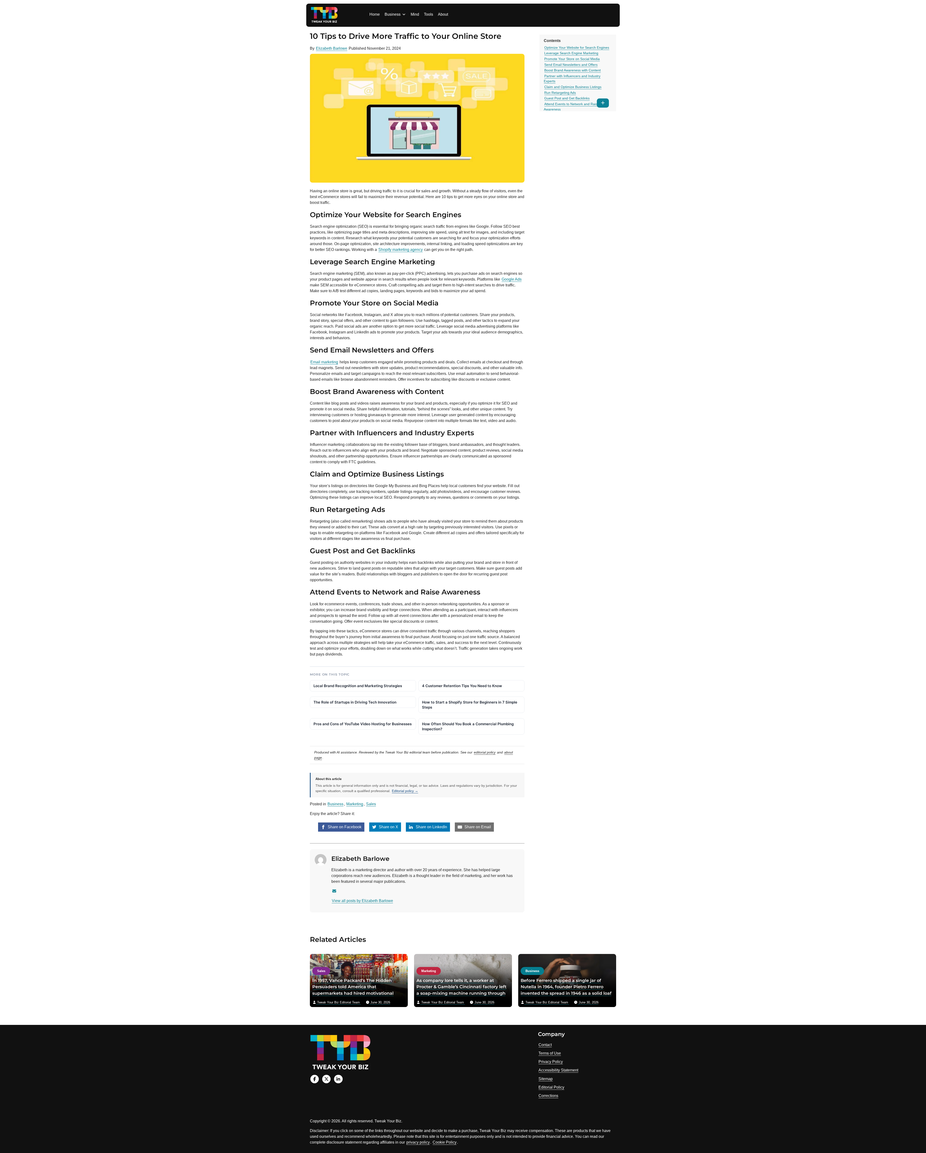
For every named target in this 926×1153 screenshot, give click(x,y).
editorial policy (485, 752)
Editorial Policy (551, 1087)
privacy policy (418, 1142)
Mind (415, 14)
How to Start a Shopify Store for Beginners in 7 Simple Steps (469, 705)
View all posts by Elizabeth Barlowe (362, 901)
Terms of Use (549, 1053)
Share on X (388, 827)
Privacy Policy (550, 1062)
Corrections (548, 1096)
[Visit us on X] (326, 1079)
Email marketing (324, 362)
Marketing (354, 804)
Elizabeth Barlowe (331, 48)
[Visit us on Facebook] (314, 1079)
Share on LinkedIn (431, 827)
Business (393, 14)
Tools (428, 14)
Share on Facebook (344, 827)
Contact (545, 1045)
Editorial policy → (405, 791)
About (443, 14)
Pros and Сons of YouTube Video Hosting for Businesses (362, 724)
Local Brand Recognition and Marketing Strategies (357, 686)
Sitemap (545, 1079)
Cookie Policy (444, 1142)
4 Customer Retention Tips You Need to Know (462, 686)
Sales (371, 804)
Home (374, 14)
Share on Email (477, 827)
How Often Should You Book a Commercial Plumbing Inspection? (468, 726)
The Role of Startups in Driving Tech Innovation (354, 702)
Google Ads (512, 279)
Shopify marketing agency (400, 250)
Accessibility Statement (558, 1070)
